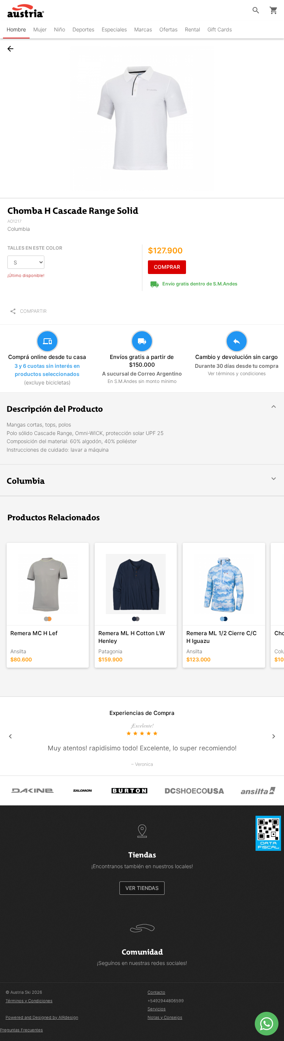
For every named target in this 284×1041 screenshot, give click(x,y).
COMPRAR (167, 267)
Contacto (156, 992)
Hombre (16, 29)
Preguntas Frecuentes (21, 1030)
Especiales (114, 29)
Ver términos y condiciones (237, 373)
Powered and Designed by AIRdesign (42, 1017)
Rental (192, 29)
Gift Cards (219, 29)
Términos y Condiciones (29, 1000)
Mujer (40, 29)
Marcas (143, 29)
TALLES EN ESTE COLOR (34, 248)
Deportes (83, 29)
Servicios (157, 1008)
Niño (59, 29)
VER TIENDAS (142, 888)
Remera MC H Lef (34, 633)
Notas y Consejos (165, 1017)
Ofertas (168, 29)
